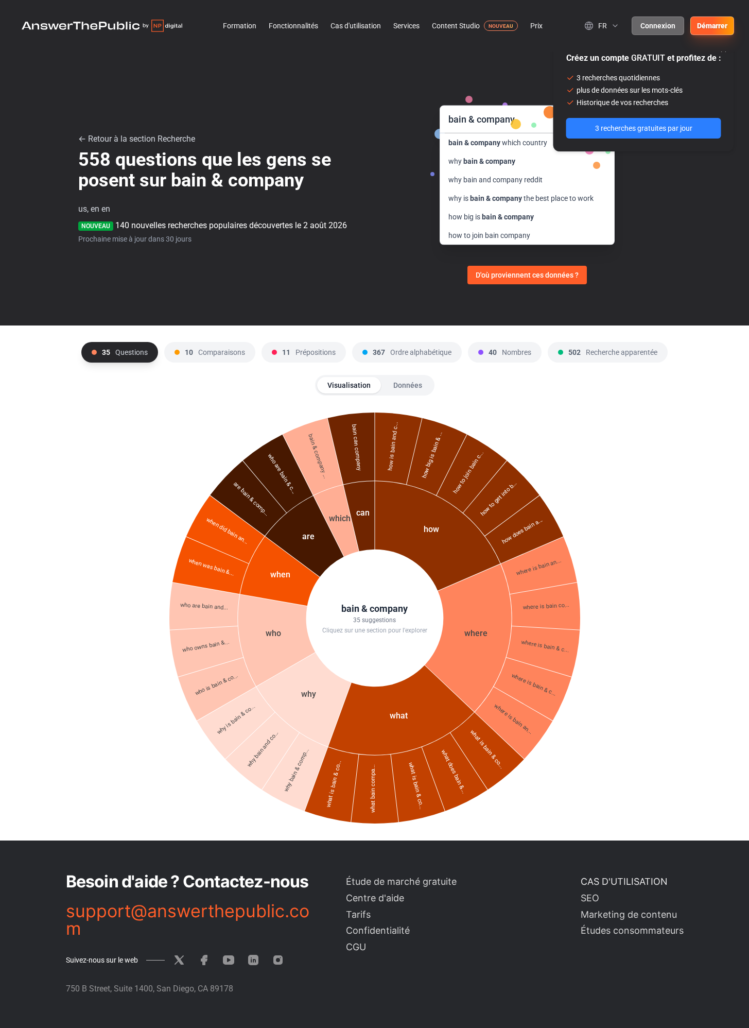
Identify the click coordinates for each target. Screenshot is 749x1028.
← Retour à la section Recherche (136, 139)
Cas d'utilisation (355, 26)
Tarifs (358, 914)
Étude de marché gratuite (401, 881)
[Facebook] (204, 960)
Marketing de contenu (629, 914)
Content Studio (456, 26)
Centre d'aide (375, 898)
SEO (590, 898)
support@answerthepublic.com (187, 919)
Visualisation (349, 385)
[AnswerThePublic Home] (102, 26)
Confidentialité (378, 930)
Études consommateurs (632, 930)
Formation (239, 26)
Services (406, 26)
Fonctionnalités (293, 26)
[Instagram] (278, 960)
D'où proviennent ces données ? (527, 275)
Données (407, 385)
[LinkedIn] (253, 960)
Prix (536, 26)
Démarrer (712, 26)
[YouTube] (228, 960)
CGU (356, 946)
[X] (179, 960)
